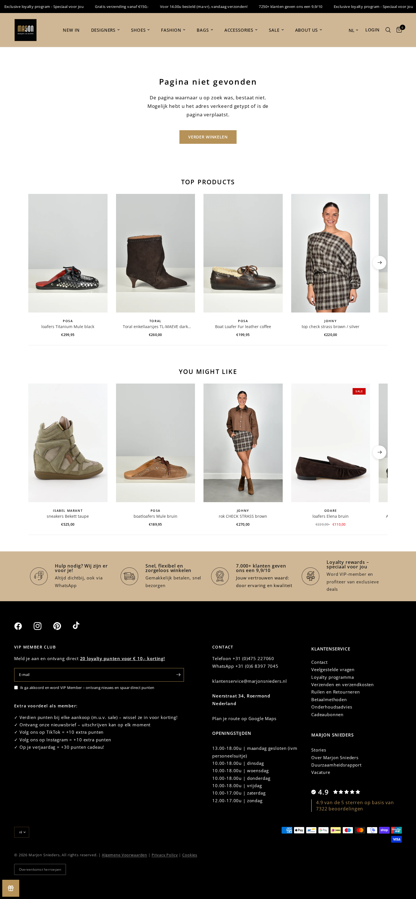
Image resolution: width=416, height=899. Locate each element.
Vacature (320, 772)
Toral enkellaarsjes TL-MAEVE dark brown (155, 326)
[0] (398, 30)
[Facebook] (23, 626)
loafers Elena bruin (330, 516)
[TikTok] (82, 626)
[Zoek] (388, 30)
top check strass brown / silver (330, 326)
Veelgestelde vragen (333, 669)
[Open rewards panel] (10, 888)
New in (71, 30)
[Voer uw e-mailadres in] (178, 675)
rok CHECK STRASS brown (243, 516)
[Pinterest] (62, 626)
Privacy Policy (165, 854)
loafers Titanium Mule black (67, 326)
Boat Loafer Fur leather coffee (243, 326)
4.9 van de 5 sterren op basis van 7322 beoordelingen (355, 805)
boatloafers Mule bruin (155, 516)
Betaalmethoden (329, 699)
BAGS (203, 30)
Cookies (189, 854)
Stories (318, 750)
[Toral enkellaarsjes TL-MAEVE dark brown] (155, 253)
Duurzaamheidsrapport (336, 765)
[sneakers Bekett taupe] (68, 443)
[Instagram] (43, 626)
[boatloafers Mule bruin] (155, 443)
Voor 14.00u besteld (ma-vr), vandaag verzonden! (193, 6)
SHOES (138, 30)
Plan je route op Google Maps (244, 718)
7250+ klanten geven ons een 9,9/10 (280, 6)
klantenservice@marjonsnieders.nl (249, 681)
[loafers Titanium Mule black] (68, 253)
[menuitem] (71, 30)
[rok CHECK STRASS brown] (243, 443)
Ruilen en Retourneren (335, 692)
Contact (319, 662)
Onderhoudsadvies (331, 707)
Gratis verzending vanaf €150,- (111, 6)
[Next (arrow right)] (379, 262)
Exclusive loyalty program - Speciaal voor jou (362, 6)
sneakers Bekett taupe (68, 516)
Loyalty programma (332, 677)
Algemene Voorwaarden (124, 854)
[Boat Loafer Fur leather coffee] (243, 253)
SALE (274, 30)
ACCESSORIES (238, 30)
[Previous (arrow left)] (36, 262)
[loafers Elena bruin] (330, 443)
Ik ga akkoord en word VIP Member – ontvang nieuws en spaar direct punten (87, 687)
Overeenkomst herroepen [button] (40, 869)
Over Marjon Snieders (335, 757)
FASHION (171, 30)
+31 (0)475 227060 (253, 658)
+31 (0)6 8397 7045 (256, 666)
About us (306, 30)
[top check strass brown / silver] (330, 253)
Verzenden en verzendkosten (342, 684)
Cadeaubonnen (327, 714)
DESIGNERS (103, 30)
